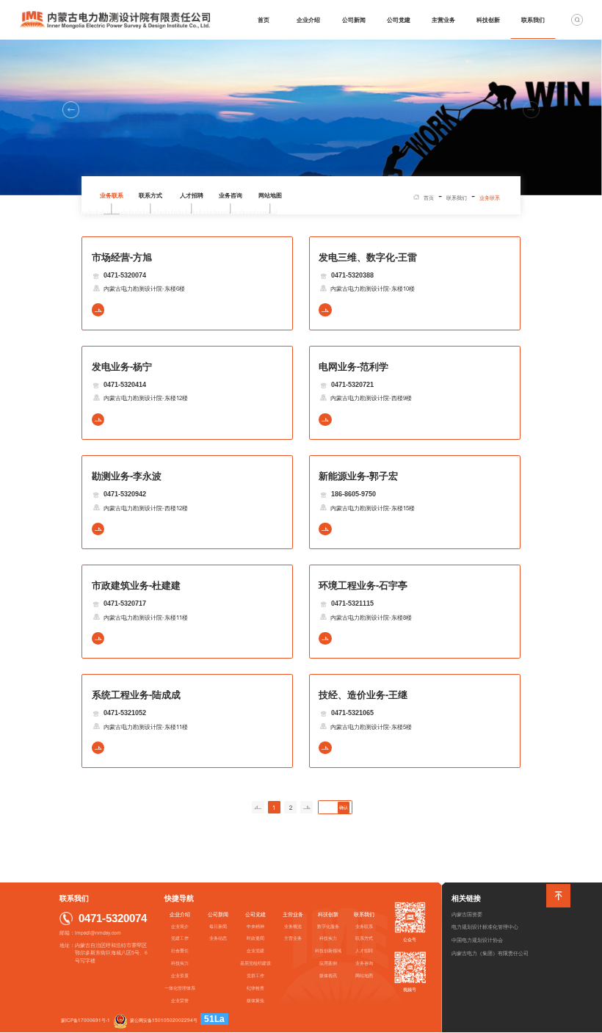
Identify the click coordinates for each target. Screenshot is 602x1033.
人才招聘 (191, 195)
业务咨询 (230, 195)
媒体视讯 (328, 975)
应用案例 (328, 963)
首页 (263, 19)
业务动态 (218, 938)
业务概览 (293, 926)
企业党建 (255, 950)
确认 (343, 807)
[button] (70, 109)
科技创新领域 (328, 950)
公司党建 (398, 19)
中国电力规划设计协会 (477, 939)
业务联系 (111, 195)
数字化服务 (328, 926)
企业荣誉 (180, 1000)
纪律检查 (255, 988)
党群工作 (255, 975)
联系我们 (533, 19)
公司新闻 (354, 19)
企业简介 (180, 926)
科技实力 (180, 963)
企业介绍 (308, 19)
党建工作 (180, 938)
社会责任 (180, 950)
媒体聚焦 (255, 1000)
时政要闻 (255, 938)
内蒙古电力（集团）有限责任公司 (490, 953)
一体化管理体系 (179, 988)
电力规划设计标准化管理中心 (485, 926)
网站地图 (270, 195)
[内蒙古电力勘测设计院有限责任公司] (114, 19)
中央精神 (255, 926)
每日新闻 (218, 926)
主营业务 (443, 19)
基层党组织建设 (255, 963)
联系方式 (150, 195)
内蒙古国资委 (467, 914)
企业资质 (180, 975)
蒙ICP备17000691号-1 (85, 1020)
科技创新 (488, 19)
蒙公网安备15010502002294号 (163, 1020)
